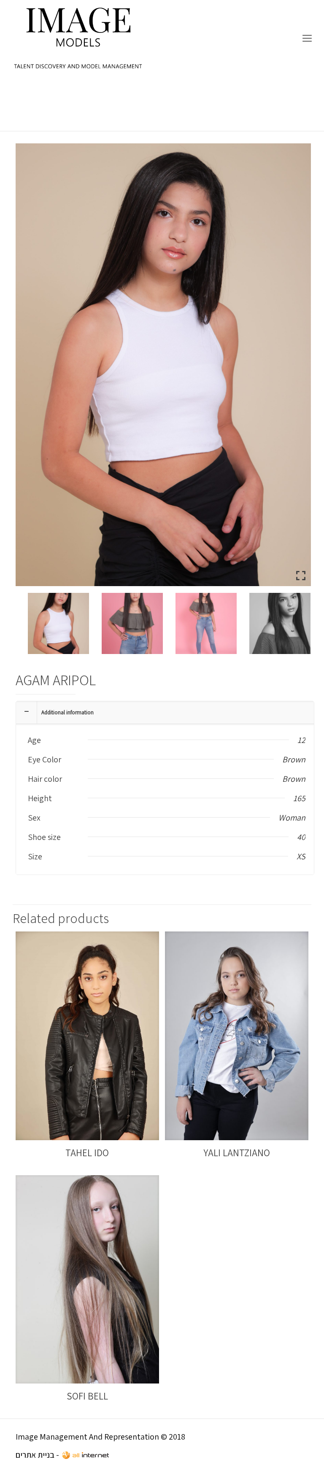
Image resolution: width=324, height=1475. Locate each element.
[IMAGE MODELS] (78, 38)
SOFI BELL (87, 1396)
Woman (291, 817)
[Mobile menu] (307, 38)
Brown (293, 759)
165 (299, 798)
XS (301, 856)
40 (301, 837)
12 (301, 740)
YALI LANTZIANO (236, 1153)
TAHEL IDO (87, 1153)
